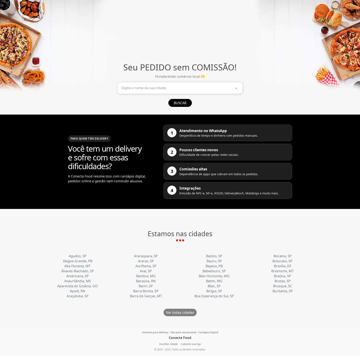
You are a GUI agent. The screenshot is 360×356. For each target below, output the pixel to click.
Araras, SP (146, 261)
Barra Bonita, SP (146, 291)
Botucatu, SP (282, 261)
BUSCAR (180, 103)
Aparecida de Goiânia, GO (77, 286)
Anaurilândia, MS (77, 281)
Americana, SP (77, 276)
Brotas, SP (283, 281)
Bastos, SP (214, 256)
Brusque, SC (282, 286)
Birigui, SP (214, 291)
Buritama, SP (282, 291)
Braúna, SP (282, 276)
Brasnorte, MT (282, 271)
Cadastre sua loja (191, 344)
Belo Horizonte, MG (214, 276)
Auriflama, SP (145, 266)
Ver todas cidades (180, 312)
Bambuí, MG (146, 276)
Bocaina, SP (283, 256)
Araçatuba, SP (78, 296)
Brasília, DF (282, 266)
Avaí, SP (146, 271)
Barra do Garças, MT (146, 296)
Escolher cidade (168, 344)
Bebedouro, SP (214, 271)
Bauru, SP (214, 261)
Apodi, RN (77, 291)
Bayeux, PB (214, 266)
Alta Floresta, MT (77, 266)
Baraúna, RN (146, 281)
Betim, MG (214, 281)
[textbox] (181, 88)
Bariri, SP (146, 286)
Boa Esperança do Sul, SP (214, 296)
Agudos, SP (77, 256)
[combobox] (180, 88)
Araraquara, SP (146, 256)
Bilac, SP (214, 286)
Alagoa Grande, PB (77, 261)
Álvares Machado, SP (77, 271)
